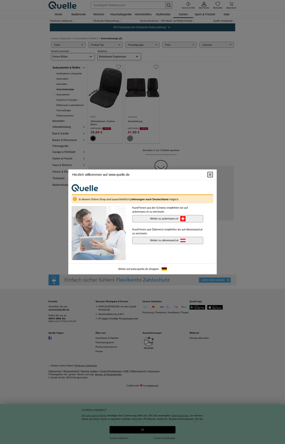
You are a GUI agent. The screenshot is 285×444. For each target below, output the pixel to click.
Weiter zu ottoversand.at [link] (164, 240)
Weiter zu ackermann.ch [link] (164, 218)
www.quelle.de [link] (139, 269)
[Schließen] (210, 174)
